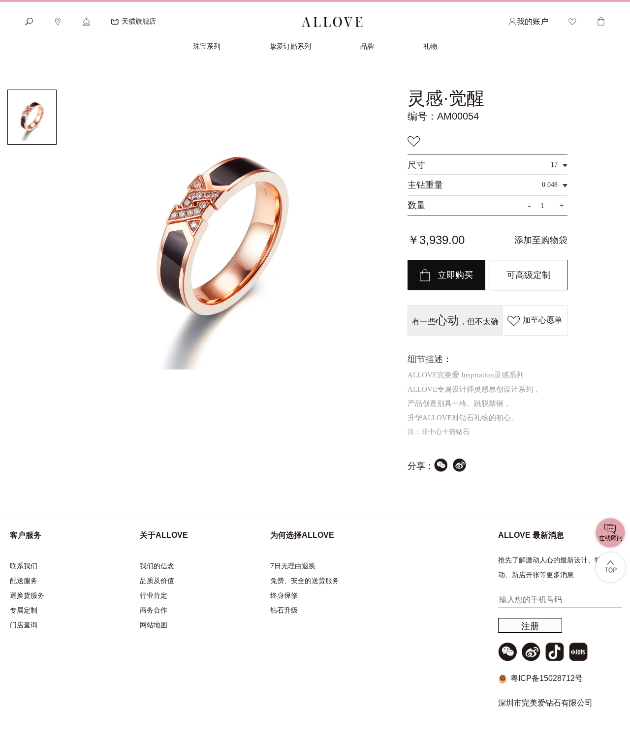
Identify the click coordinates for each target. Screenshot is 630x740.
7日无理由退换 (292, 566)
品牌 (367, 46)
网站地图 (153, 625)
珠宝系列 (206, 46)
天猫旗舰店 (139, 21)
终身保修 (284, 595)
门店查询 (23, 625)
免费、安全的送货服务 (304, 581)
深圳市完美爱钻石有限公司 (545, 703)
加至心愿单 (542, 320)
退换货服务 (27, 595)
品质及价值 (157, 581)
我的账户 (532, 21)
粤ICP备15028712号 (546, 678)
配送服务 (23, 581)
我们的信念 (157, 566)
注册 (530, 626)
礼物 (430, 46)
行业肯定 (153, 595)
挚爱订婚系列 (290, 46)
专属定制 (23, 610)
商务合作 (153, 610)
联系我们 (23, 566)
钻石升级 (284, 610)
